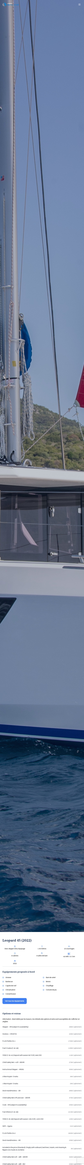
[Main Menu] (79, 4)
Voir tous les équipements (14, 1001)
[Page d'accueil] (10, 4)
